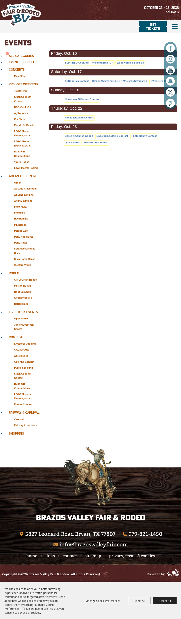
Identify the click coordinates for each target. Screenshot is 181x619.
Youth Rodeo (21, 162)
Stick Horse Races (24, 259)
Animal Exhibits (23, 200)
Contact (70, 555)
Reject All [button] (139, 600)
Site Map (93, 555)
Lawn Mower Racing (26, 168)
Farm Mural (20, 206)
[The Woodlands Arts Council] (90, 476)
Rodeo (14, 273)
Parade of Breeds (24, 125)
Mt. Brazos (20, 224)
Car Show (19, 119)
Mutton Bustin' (23, 285)
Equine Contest (23, 404)
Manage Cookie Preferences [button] (102, 600)
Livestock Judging (25, 343)
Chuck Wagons (23, 297)
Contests (17, 337)
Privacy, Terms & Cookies (132, 555)
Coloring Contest (24, 361)
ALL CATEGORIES (21, 56)
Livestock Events (23, 312)
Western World (22, 265)
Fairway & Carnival (24, 412)
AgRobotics (21, 113)
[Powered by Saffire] (173, 573)
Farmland (19, 212)
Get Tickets (153, 26)
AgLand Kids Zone (23, 176)
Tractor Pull (20, 91)
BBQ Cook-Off (22, 107)
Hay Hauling (21, 218)
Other (17, 182)
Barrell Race (21, 303)
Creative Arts (21, 349)
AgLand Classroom (25, 188)
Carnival (19, 419)
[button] (175, 26)
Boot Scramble (22, 292)
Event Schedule (22, 62)
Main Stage (20, 76)
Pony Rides (20, 242)
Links (50, 555)
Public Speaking (23, 367)
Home (31, 555)
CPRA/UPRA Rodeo (25, 279)
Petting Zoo (21, 230)
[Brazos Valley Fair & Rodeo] (21, 15)
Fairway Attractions (25, 425)
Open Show (21, 318)
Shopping (16, 433)
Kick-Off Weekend (23, 84)
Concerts (17, 69)
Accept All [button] (165, 600)
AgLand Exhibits (24, 194)
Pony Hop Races (23, 236)
